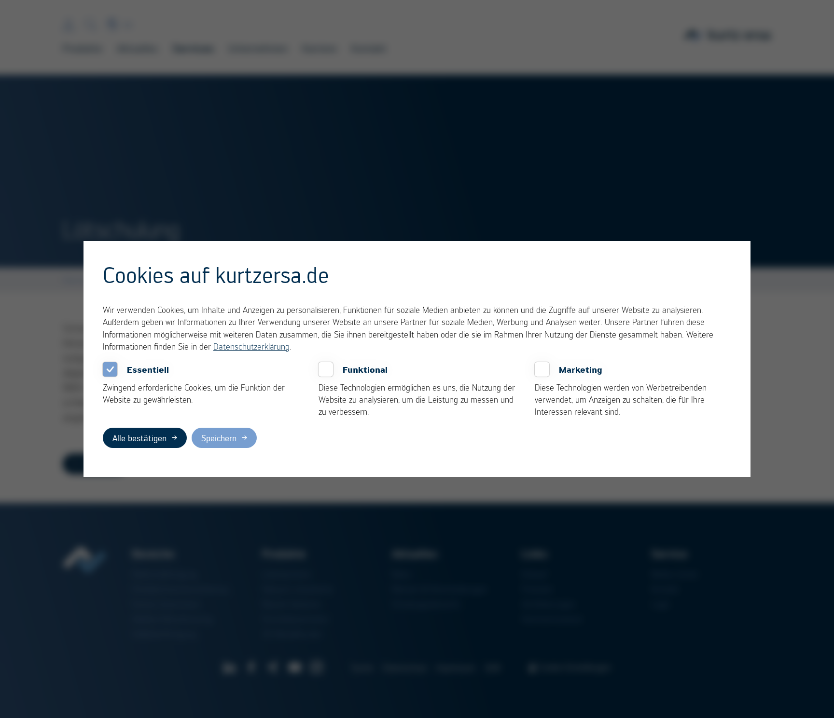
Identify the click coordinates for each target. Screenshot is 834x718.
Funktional (365, 369)
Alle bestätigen (139, 438)
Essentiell (148, 369)
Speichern (218, 438)
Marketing (580, 369)
